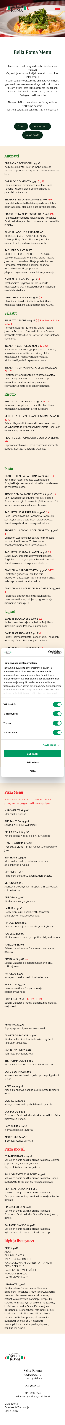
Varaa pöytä (32, 135)
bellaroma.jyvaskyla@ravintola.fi (32, 1396)
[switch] (57, 713)
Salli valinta (32, 762)
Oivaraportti (11, 1403)
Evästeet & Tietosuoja (17, 1407)
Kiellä (33, 771)
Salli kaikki (32, 753)
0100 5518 (35, 1392)
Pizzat (21, 126)
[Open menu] (57, 8)
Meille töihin (11, 1411)
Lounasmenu (40, 126)
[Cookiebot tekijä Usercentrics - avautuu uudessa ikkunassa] (48, 652)
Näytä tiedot (49, 744)
